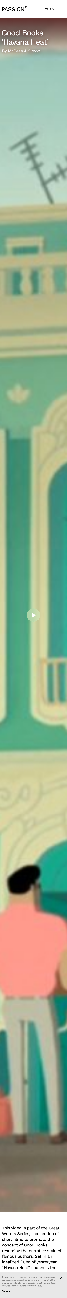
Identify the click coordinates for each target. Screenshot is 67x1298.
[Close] (61, 1277)
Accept (6, 1290)
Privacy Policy (36, 1286)
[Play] (33, 615)
